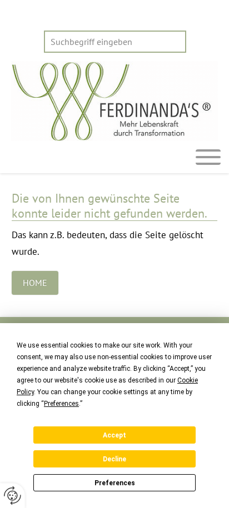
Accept (114, 435)
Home (35, 282)
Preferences (114, 483)
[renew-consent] (12, 495)
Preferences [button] (61, 404)
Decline (114, 459)
